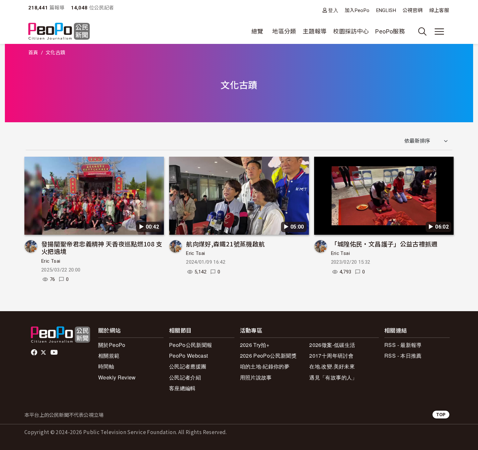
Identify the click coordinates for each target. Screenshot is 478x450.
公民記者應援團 (187, 366)
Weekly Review (117, 377)
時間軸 (106, 366)
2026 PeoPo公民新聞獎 (268, 355)
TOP (440, 414)
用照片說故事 (256, 377)
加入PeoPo (357, 10)
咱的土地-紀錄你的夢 (265, 366)
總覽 (257, 31)
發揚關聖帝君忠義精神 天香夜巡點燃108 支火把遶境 (101, 247)
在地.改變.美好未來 (332, 366)
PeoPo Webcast (188, 355)
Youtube (54, 352)
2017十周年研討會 (331, 355)
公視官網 (412, 10)
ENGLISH (386, 10)
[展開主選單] (439, 31)
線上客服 (439, 10)
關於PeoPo (112, 345)
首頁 (33, 53)
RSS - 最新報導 (403, 345)
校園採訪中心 (351, 31)
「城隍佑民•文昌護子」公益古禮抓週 (384, 243)
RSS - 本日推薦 (403, 355)
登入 (333, 10)
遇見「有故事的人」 (333, 377)
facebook (34, 352)
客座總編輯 (182, 388)
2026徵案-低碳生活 (332, 345)
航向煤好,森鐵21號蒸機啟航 (225, 243)
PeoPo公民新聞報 (190, 345)
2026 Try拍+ (255, 345)
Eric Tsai (50, 261)
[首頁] (59, 31)
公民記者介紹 (185, 377)
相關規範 (108, 355)
